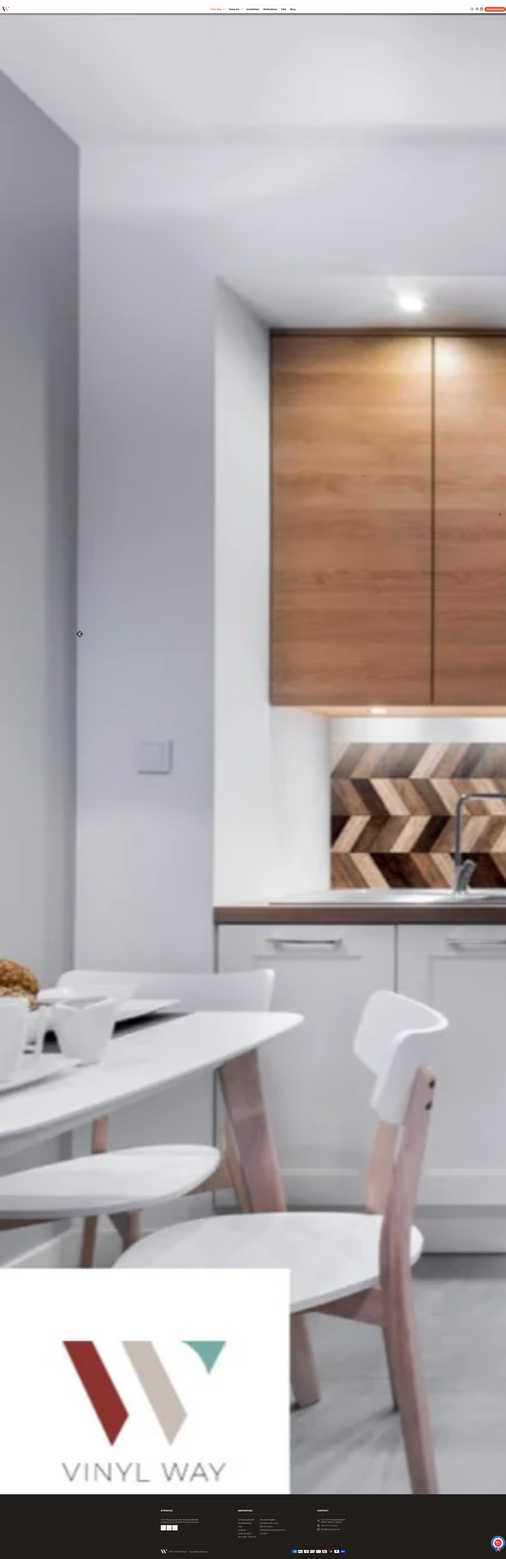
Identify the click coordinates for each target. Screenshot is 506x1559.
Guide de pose (244, 1533)
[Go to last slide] (500, 514)
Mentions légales (268, 1520)
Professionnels (495, 9)
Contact (263, 1533)
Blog (293, 9)
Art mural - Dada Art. (247, 1537)
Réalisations (270, 9)
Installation (253, 9)
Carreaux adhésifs (246, 1520)
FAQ (283, 9)
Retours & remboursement (272, 1530)
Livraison (242, 1530)
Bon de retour (266, 1526)
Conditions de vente (269, 1523)
